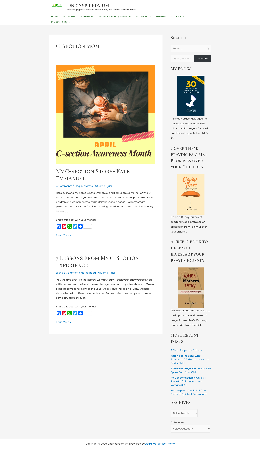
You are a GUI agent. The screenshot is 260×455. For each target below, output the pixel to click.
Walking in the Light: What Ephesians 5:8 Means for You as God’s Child (190, 359)
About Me (69, 16)
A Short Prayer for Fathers (186, 350)
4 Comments (64, 186)
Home (54, 16)
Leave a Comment (67, 272)
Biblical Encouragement (113, 16)
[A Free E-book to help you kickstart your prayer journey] (191, 287)
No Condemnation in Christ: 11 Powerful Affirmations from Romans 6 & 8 (188, 381)
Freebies (161, 16)
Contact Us (178, 16)
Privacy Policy (59, 22)
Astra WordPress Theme (160, 443)
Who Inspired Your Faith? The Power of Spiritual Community (189, 392)
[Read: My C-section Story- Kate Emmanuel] (105, 114)
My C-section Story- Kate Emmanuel (93, 174)
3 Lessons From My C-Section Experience (97, 261)
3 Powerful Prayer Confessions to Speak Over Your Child (191, 370)
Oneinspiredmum (88, 5)
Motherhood (87, 16)
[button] (129, 16)
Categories (177, 422)
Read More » (63, 235)
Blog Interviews (84, 186)
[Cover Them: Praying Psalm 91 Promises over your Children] (191, 194)
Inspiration (142, 16)
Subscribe (202, 58)
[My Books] (191, 96)
